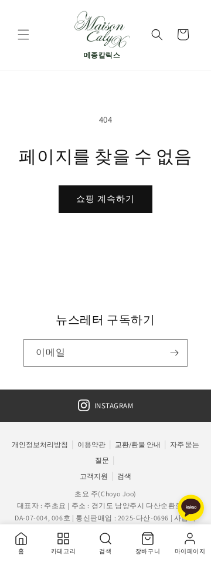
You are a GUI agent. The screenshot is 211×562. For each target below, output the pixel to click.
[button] (23, 35)
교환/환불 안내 (138, 444)
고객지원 (94, 476)
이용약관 (91, 444)
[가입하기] (174, 353)
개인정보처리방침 (40, 444)
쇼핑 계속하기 (105, 198)
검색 (124, 476)
